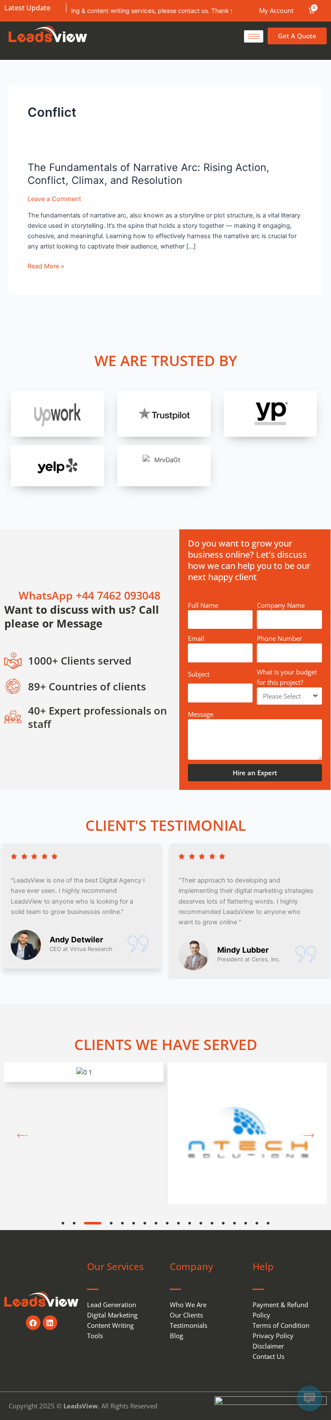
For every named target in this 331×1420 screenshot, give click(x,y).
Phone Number (279, 638)
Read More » (46, 266)
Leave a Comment (54, 199)
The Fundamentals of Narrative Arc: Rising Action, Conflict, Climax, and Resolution (148, 174)
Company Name (281, 605)
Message (200, 714)
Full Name (203, 605)
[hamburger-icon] (253, 36)
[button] (63, 1223)
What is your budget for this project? (287, 677)
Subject (198, 674)
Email (196, 638)
